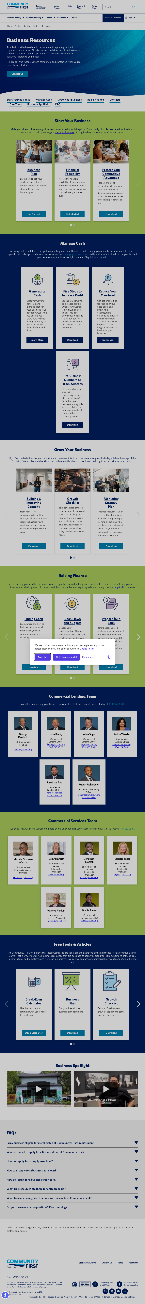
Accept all (43, 657)
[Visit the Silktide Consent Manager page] (108, 657)
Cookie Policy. (87, 648)
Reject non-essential (66, 657)
